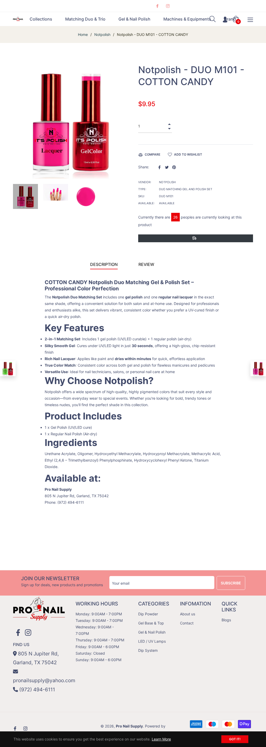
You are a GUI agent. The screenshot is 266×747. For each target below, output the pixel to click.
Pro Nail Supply (129, 726)
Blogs (226, 620)
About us (187, 614)
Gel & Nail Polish (151, 632)
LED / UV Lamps (152, 641)
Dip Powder (148, 614)
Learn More (161, 739)
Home (83, 34)
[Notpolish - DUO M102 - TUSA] (258, 368)
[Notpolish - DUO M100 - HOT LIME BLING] (8, 368)
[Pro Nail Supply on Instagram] (167, 6)
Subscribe (231, 583)
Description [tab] (104, 264)
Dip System (148, 650)
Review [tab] (146, 264)
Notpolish (102, 34)
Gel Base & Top (151, 623)
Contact (187, 623)
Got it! (235, 739)
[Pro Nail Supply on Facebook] (157, 6)
